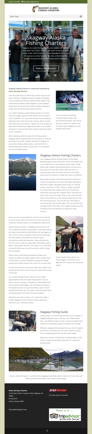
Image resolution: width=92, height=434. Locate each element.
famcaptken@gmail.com (18, 409)
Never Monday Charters (18, 91)
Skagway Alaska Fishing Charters (46, 40)
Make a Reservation (46, 68)
